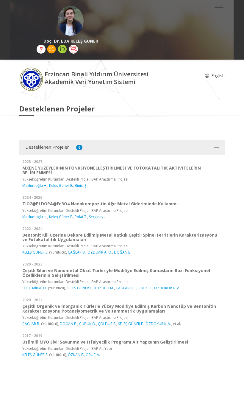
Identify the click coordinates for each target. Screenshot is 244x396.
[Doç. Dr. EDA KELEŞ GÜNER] (70, 21)
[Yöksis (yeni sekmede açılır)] (73, 49)
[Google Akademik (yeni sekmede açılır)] (41, 49)
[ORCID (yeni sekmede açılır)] (62, 49)
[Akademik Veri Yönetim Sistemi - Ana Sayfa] (32, 79)
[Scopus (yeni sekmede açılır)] (51, 49)
